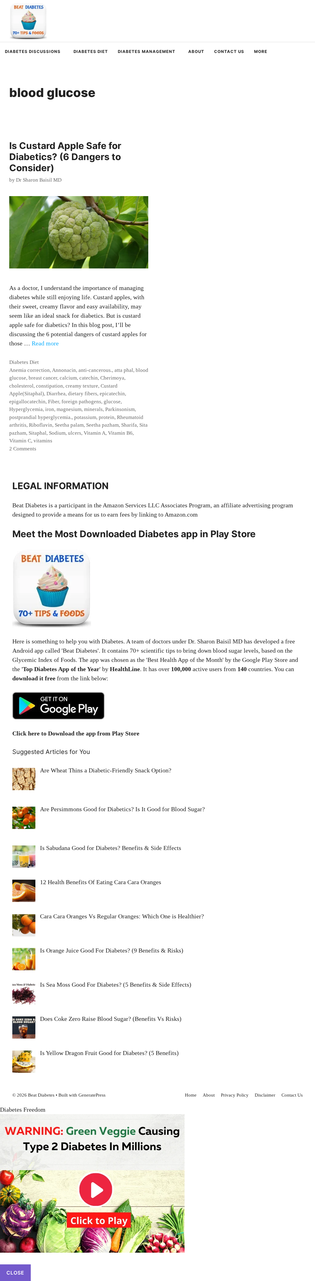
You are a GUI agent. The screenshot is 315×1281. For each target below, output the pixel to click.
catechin (88, 378)
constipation (49, 386)
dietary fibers (82, 394)
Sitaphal (37, 433)
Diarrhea (56, 394)
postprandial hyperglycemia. (40, 417)
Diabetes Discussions (33, 51)
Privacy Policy (235, 1095)
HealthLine (125, 669)
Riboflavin (40, 425)
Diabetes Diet (91, 51)
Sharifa (129, 425)
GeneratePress (92, 1095)
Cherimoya (112, 378)
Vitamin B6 (120, 433)
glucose (112, 402)
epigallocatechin (27, 402)
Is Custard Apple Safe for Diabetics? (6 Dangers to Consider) (65, 156)
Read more (45, 343)
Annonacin (64, 370)
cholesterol (21, 386)
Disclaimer (265, 1095)
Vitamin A (95, 433)
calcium (68, 378)
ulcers (74, 433)
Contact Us (229, 51)
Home (191, 1095)
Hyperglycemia (26, 409)
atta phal (123, 370)
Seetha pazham (102, 425)
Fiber (53, 402)
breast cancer (43, 378)
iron (49, 409)
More (260, 51)
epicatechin (112, 394)
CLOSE (15, 1273)
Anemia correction (29, 370)
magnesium (69, 409)
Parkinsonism (120, 409)
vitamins (43, 441)
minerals (93, 409)
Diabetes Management (146, 51)
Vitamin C (20, 441)
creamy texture (82, 386)
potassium (85, 417)
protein (106, 417)
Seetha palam (69, 425)
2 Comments (22, 449)
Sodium (57, 433)
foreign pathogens (81, 402)
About (196, 51)
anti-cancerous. (95, 370)
